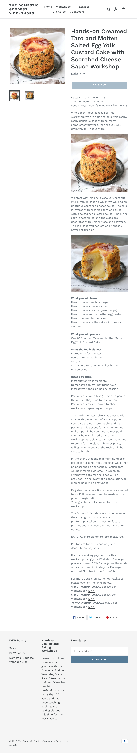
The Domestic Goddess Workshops (24, 9)
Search (13, 648)
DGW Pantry (17, 653)
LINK (91, 590)
